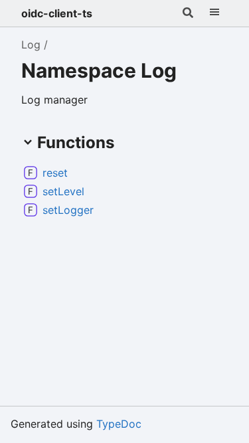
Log (31, 44)
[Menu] (214, 13)
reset (55, 172)
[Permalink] (78, 172)
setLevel (63, 191)
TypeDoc (118, 423)
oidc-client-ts (56, 13)
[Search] (188, 13)
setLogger (68, 210)
